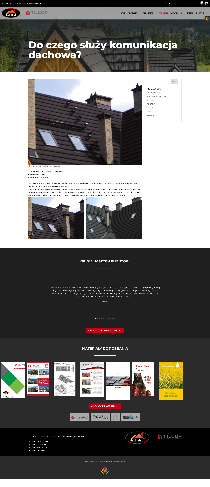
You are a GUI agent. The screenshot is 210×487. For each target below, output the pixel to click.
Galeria (190, 13)
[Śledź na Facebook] (166, 3)
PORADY (57, 166)
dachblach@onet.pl (32, 3)
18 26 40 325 (10, 3)
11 (114, 318)
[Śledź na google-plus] (170, 3)
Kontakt (200, 13)
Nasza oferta (148, 13)
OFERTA (58, 437)
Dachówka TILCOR (129, 13)
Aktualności (176, 13)
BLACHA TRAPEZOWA (38, 441)
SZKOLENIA (152, 115)
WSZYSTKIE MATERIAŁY (104, 406)
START (31, 437)
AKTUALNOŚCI (45, 166)
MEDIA (150, 100)
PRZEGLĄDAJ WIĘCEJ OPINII (104, 330)
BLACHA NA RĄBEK (37, 444)
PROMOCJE (163, 13)
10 (112, 318)
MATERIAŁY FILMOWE (156, 96)
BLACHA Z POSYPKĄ (37, 450)
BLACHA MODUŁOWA (38, 447)
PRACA (150, 108)
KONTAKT (81, 437)
